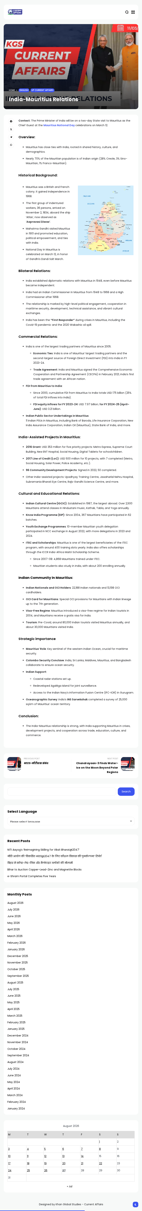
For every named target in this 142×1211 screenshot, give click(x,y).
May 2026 (13, 923)
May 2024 (13, 1082)
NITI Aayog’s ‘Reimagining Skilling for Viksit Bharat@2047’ (43, 850)
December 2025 (17, 956)
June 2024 (14, 1075)
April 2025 (13, 1009)
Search (126, 791)
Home (12, 90)
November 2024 (17, 1042)
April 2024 (13, 1088)
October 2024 (16, 1049)
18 (28, 1163)
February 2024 (16, 1102)
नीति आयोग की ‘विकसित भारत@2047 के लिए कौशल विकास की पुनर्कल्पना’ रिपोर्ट (54, 856)
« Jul (69, 1186)
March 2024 (15, 1095)
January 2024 (16, 1108)
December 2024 (17, 1035)
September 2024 (18, 1055)
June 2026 (14, 916)
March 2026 (15, 936)
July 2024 (13, 1069)
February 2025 (16, 1022)
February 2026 (16, 943)
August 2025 (15, 982)
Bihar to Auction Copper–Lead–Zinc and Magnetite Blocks (44, 869)
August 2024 (15, 1062)
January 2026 (16, 949)
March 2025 (14, 1016)
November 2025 (17, 962)
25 (28, 1170)
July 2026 (13, 909)
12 (45, 1156)
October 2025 (16, 969)
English (24, 90)
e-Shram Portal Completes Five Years (31, 876)
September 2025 (18, 976)
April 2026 (13, 929)
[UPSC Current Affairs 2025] (14, 12)
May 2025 (13, 1002)
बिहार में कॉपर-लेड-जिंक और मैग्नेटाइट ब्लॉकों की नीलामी (40, 863)
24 (9, 1170)
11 (27, 1156)
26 (45, 1170)
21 (82, 1163)
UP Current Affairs (42, 90)
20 (63, 1163)
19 (45, 1163)
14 (82, 1156)
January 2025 (16, 1029)
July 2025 (13, 989)
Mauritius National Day (59, 125)
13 (63, 1156)
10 (9, 1156)
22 (100, 1163)
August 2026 (15, 903)
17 (9, 1163)
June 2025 (14, 996)
